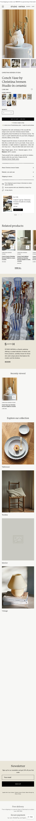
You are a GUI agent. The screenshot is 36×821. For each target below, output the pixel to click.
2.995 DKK (4, 408)
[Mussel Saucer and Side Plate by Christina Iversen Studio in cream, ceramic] (4, 103)
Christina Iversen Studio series (10, 159)
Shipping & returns (7, 176)
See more (7, 361)
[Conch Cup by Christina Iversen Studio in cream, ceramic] (4, 97)
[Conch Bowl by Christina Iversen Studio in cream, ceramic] (14, 97)
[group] (18, 2)
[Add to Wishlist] (31, 89)
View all (18, 268)
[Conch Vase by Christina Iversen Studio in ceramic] (6, 63)
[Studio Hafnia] (18, 6)
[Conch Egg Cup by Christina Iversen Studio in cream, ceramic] (19, 97)
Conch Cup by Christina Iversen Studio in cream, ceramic (22, 202)
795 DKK (4, 261)
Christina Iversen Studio (11, 72)
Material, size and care (8, 172)
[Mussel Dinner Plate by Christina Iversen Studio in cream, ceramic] (29, 97)
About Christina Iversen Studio (10, 167)
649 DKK (19, 263)
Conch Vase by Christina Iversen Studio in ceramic (9, 405)
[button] (28, 6)
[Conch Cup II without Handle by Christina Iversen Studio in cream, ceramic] (9, 97)
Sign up (18, 784)
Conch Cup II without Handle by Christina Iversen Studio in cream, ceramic (24, 259)
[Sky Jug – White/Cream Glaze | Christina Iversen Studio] (9, 103)
